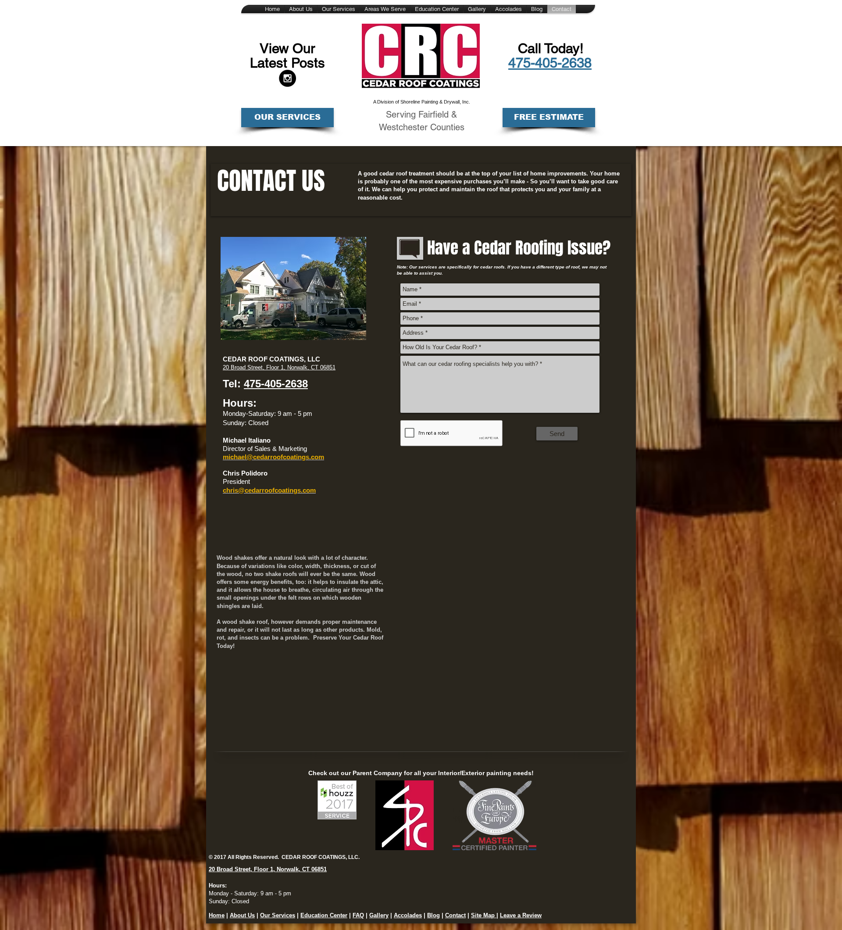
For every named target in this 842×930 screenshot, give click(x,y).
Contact (455, 915)
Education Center (323, 915)
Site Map (483, 915)
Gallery (379, 915)
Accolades (408, 915)
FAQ (358, 915)
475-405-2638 (276, 384)
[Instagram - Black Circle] (287, 78)
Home (217, 915)
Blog (433, 915)
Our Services (277, 915)
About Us (242, 915)
